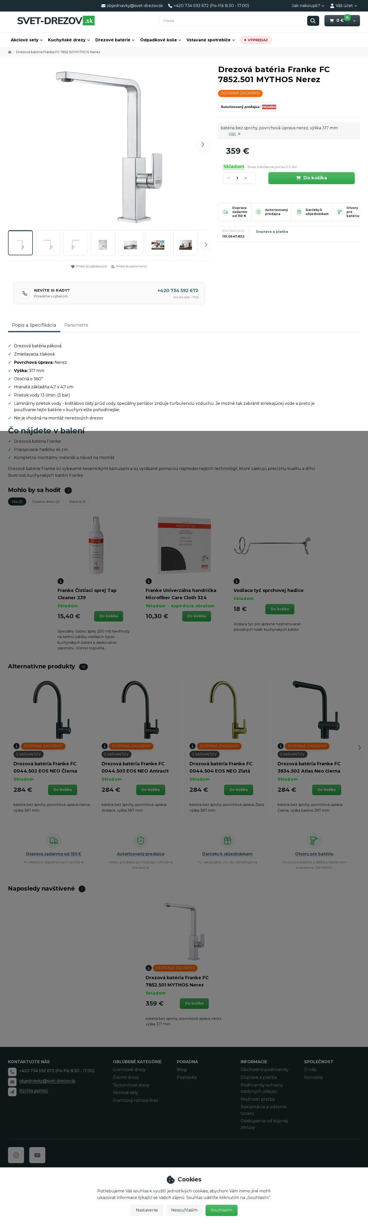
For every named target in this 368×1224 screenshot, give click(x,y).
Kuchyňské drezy (67, 40)
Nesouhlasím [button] (184, 1210)
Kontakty (313, 1077)
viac (232, 133)
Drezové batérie (112, 40)
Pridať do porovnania (131, 266)
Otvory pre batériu (314, 853)
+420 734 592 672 (178, 290)
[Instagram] (16, 1155)
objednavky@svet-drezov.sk (47, 1080)
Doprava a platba (272, 231)
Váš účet (344, 5)
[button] (354, 20)
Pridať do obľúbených (91, 266)
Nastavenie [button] (147, 1210)
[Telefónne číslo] (12, 1072)
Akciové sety (25, 40)
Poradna (187, 1061)
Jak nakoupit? (306, 5)
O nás (310, 1069)
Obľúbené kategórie (137, 1061)
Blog (182, 1069)
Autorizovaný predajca (276, 212)
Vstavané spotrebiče (209, 40)
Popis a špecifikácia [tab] (34, 325)
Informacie (254, 1061)
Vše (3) (17, 502)
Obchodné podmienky (264, 1069)
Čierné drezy (126, 1077)
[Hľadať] (313, 21)
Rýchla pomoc (33, 1090)
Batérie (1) (77, 502)
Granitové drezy (129, 1069)
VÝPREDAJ (258, 40)
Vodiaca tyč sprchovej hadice (269, 590)
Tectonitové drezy (131, 1085)
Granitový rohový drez (135, 1100)
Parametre (76, 325)
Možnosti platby (258, 1099)
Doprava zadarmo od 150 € (239, 211)
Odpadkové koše (158, 40)
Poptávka (187, 1077)
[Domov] (56, 20)
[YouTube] (37, 1155)
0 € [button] (342, 20)
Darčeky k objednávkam (317, 212)
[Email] (12, 1082)
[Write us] (12, 1091)
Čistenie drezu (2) (46, 502)
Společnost (318, 1061)
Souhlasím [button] (221, 1210)
